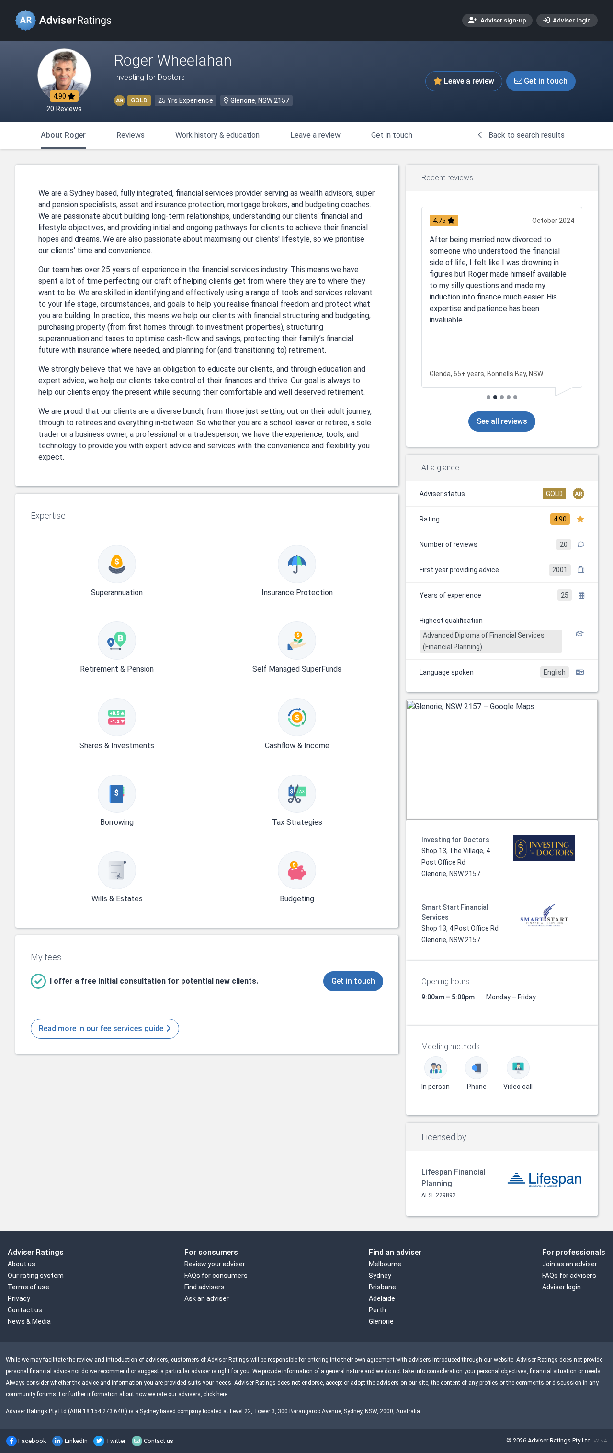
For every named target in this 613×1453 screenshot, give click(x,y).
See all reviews (502, 421)
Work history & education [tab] (217, 135)
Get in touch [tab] (391, 135)
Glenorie (381, 1321)
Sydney (380, 1275)
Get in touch (545, 81)
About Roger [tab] (63, 135)
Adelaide (382, 1298)
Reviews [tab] (130, 135)
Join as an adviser (569, 1264)
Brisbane (382, 1287)
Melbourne (385, 1264)
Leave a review (468, 81)
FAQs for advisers (569, 1275)
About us (21, 1264)
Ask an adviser (206, 1298)
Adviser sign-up (502, 20)
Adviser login (571, 20)
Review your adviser (214, 1264)
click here (215, 1394)
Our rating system (36, 1275)
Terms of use (28, 1287)
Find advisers (204, 1287)
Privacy (19, 1298)
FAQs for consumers (216, 1275)
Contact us (25, 1310)
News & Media (29, 1321)
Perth (377, 1310)
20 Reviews (64, 109)
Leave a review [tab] (315, 135)
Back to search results (526, 135)
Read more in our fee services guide (102, 1028)
